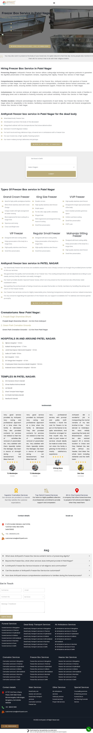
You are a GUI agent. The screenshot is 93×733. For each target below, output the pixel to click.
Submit (51, 174)
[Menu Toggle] (54, 3)
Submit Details (6, 605)
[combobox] (34, 585)
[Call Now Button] (88, 729)
